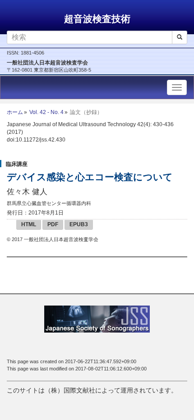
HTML (28, 224)
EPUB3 (78, 224)
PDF (52, 224)
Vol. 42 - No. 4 (46, 112)
